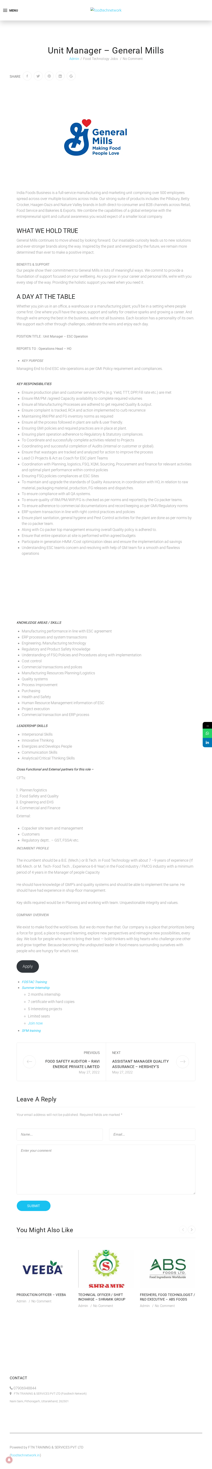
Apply (28, 966)
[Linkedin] (207, 742)
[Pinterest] (49, 75)
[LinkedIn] (60, 75)
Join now (35, 1023)
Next (116, 1053)
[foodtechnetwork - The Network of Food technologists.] (106, 10)
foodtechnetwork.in (25, 1455)
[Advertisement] (106, 588)
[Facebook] (27, 75)
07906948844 (24, 1388)
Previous (92, 1053)
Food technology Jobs (100, 59)
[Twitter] (38, 75)
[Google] (71, 75)
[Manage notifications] (9, 1460)
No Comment (133, 59)
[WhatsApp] (207, 733)
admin (74, 59)
